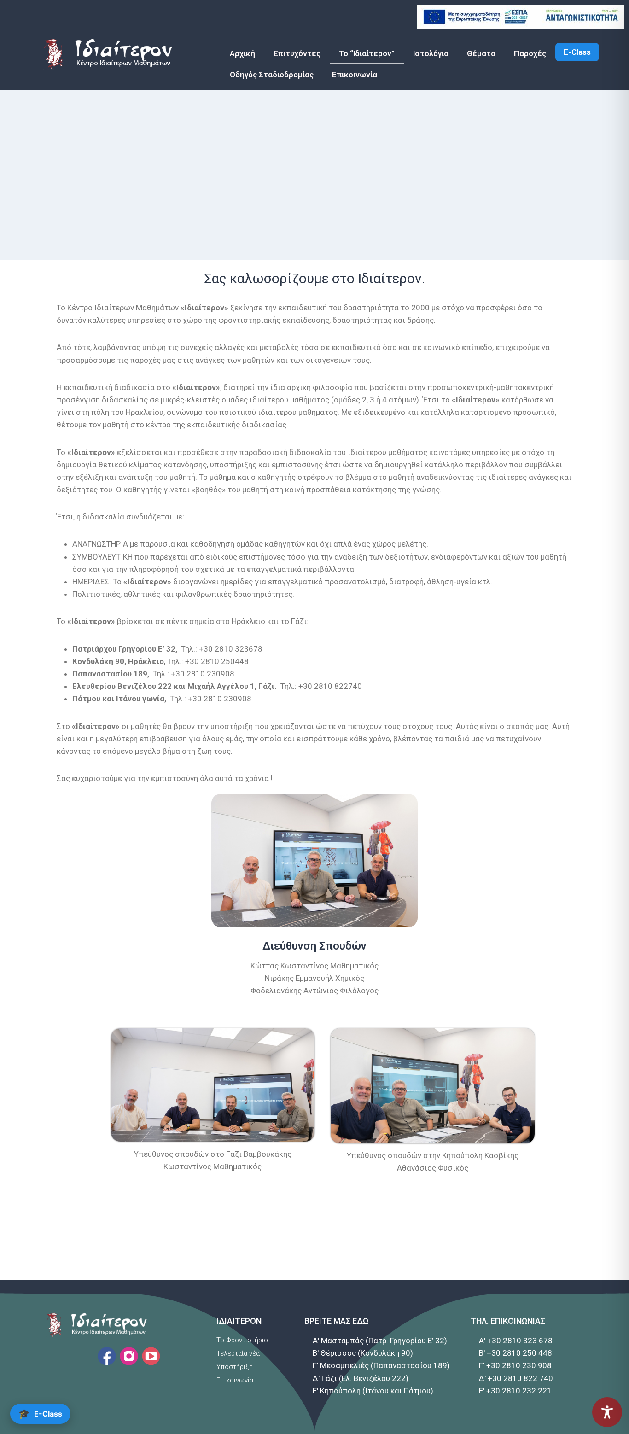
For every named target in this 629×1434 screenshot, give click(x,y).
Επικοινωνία (354, 74)
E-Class (577, 52)
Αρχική (242, 53)
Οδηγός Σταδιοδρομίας (272, 74)
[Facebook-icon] (107, 1356)
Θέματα (481, 53)
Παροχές (530, 53)
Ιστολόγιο (430, 53)
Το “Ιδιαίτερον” (367, 53)
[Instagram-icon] (129, 1356)
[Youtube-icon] (151, 1356)
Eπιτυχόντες (297, 53)
